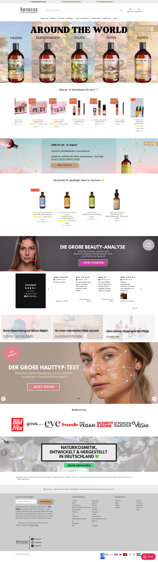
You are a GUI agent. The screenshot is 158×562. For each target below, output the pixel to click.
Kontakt (94, 505)
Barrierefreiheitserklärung (81, 507)
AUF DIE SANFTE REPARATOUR (42, 213)
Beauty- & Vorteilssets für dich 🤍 (79, 89)
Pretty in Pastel (58, 120)
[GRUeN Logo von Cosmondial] (22, 542)
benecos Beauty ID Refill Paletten (68, 336)
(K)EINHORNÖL (92, 213)
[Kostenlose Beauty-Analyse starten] (79, 253)
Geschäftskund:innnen (99, 519)
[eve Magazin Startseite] (52, 424)
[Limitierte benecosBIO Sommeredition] (79, 52)
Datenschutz (34, 525)
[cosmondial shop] (29, 10)
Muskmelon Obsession (99, 120)
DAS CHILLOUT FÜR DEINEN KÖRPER (67, 213)
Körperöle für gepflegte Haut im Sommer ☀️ (79, 180)
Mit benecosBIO (112, 336)
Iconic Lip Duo (120, 120)
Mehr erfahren (65, 165)
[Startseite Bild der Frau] (17, 424)
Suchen (74, 501)
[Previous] (3, 78)
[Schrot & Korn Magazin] (105, 424)
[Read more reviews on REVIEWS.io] (30, 296)
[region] (94, 289)
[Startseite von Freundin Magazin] (70, 424)
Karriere (94, 507)
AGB (73, 503)
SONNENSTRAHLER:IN (116, 213)
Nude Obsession (38, 120)
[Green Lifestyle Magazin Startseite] (35, 424)
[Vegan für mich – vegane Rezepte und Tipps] (140, 424)
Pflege (61, 18)
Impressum (76, 505)
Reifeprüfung (140, 120)
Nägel (53, 18)
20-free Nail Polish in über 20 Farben (18, 336)
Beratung (96, 18)
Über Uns (107, 18)
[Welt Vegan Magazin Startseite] (87, 424)
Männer (69, 18)
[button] (140, 127)
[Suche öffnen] (121, 10)
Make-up (44, 18)
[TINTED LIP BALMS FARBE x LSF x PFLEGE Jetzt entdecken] (79, 52)
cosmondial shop (25, 554)
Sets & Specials (82, 18)
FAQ (73, 526)
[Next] (154, 78)
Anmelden (46, 501)
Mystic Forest (17, 120)
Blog (115, 18)
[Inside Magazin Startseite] (122, 424)
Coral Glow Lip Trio (79, 120)
